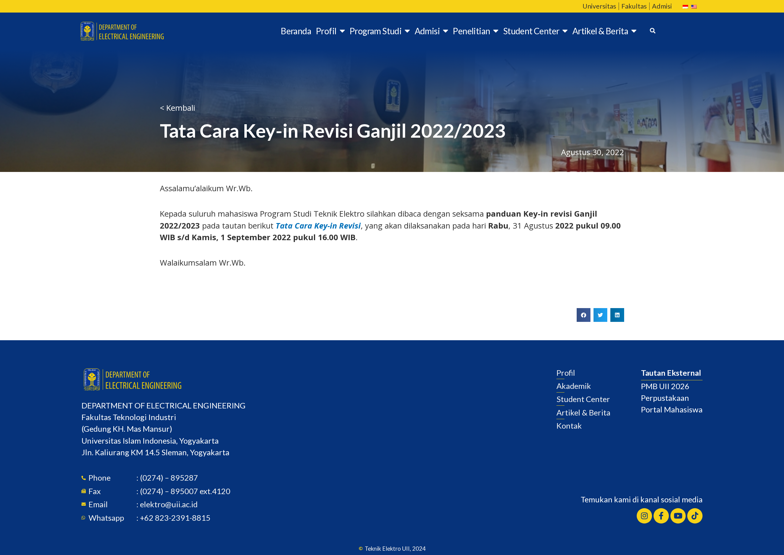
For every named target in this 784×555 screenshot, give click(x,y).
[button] (583, 315)
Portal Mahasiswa (672, 409)
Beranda (296, 31)
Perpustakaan (665, 397)
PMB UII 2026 (665, 386)
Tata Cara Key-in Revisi (318, 225)
